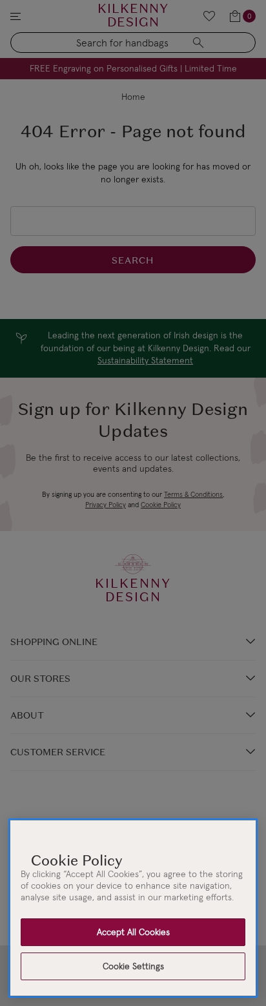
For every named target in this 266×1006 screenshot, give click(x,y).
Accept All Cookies (133, 932)
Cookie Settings (133, 966)
